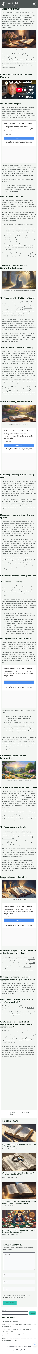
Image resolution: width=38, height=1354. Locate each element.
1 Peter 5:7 (32, 963)
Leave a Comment (7, 12)
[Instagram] (21, 1350)
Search (4, 1310)
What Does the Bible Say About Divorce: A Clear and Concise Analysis (18, 1174)
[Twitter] (17, 1350)
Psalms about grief (28, 175)
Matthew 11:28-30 (8, 361)
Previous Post (12, 1113)
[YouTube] (24, 1350)
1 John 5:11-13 (20, 813)
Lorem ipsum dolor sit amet (10, 1321)
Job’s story (27, 117)
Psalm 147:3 (32, 644)
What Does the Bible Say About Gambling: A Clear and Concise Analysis (19, 1231)
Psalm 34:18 (28, 308)
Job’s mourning (27, 1039)
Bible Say (4, 1149)
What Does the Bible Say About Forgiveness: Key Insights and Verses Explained (19, 1202)
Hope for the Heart (14, 371)
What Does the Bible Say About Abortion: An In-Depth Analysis (19, 1145)
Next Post (26, 1112)
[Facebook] (13, 1350)
